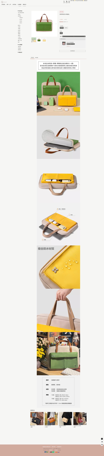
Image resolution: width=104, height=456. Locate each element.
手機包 (19, 28)
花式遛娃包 (20, 38)
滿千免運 (61, 11)
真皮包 (19, 14)
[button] (56, 24)
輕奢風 (21, 21)
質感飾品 (19, 48)
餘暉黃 (66, 27)
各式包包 (14, 4)
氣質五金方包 (32, 425)
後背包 (19, 35)
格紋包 (21, 22)
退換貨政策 (59, 446)
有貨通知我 (72, 50)
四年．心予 (9, 4)
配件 (19, 42)
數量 (61, 36)
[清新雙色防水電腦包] (44, 24)
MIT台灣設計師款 (21, 12)
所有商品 (3, 4)
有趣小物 (19, 46)
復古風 (21, 19)
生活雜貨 (19, 4)
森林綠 (61, 27)
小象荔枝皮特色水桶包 (77, 425)
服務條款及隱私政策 (46, 446)
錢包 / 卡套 (20, 40)
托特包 (19, 30)
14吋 (61, 33)
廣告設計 (24, 4)
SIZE (61, 31)
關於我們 (53, 446)
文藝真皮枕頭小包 (48, 425)
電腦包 (19, 33)
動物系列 (21, 17)
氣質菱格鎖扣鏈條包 (62, 425)
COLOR (61, 25)
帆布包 (19, 25)
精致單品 (19, 49)
